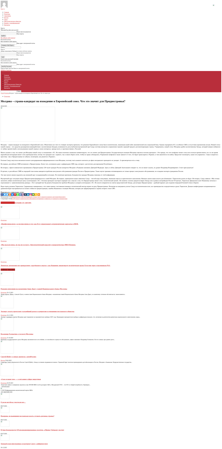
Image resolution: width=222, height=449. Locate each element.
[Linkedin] (28, 194)
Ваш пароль (20, 34)
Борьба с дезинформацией (12, 23)
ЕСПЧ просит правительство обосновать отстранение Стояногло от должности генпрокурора (39, 198)
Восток (6, 17)
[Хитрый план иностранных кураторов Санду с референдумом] (5, 440)
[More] (38, 194)
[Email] (33, 194)
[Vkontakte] (12, 194)
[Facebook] (2, 194)
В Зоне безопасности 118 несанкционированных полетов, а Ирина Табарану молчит (32, 430)
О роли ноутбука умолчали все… (13, 402)
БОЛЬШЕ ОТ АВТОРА (23, 203)
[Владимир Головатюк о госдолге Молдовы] (7, 330)
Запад (6, 19)
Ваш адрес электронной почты (26, 43)
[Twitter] (7, 194)
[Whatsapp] (17, 194)
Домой (2, 93)
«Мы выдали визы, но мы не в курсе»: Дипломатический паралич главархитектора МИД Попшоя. (38, 245)
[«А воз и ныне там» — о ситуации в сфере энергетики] (7, 375)
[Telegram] (4, 194)
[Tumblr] (25, 194)
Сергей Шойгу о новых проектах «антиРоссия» (18, 356)
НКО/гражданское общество (12, 21)
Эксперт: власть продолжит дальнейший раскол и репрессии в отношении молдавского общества (37, 311)
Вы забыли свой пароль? (8, 38)
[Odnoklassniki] (9, 194)
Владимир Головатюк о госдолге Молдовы (17, 334)
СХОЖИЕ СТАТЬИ (8, 203)
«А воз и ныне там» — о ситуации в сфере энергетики (21, 379)
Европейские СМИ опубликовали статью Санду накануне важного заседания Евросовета (38, 197)
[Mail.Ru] (20, 194)
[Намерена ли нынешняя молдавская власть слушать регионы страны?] (5, 412)
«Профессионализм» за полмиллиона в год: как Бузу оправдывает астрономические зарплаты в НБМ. (39, 224)
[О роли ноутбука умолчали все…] (5, 398)
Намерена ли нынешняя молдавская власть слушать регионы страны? (27, 416)
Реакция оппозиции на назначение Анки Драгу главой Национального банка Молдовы (34, 289)
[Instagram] (30, 194)
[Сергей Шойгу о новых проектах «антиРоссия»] (7, 353)
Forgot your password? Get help (9, 59)
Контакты (7, 25)
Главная (6, 12)
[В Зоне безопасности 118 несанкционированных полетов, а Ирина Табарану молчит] (5, 426)
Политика (7, 14)
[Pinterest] (15, 194)
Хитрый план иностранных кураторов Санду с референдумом (24, 443)
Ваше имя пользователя (24, 32)
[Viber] (23, 194)
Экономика (7, 16)
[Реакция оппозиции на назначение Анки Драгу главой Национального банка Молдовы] (7, 285)
